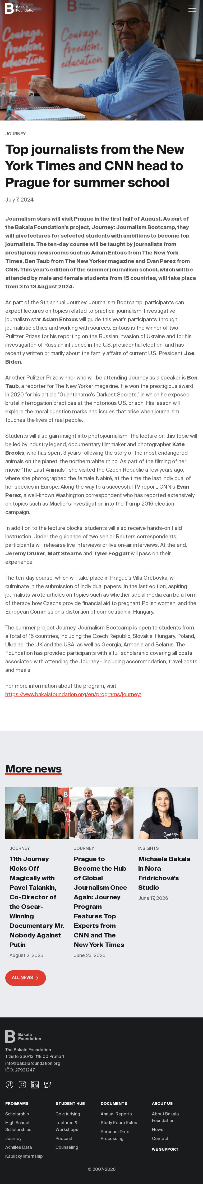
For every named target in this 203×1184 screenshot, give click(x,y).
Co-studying (68, 1114)
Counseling (67, 1148)
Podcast (64, 1139)
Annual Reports (116, 1114)
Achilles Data (18, 1148)
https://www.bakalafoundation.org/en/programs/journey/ (73, 695)
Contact (160, 1139)
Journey (13, 1139)
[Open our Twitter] (47, 1085)
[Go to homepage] (20, 8)
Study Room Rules (119, 1123)
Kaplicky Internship (24, 1157)
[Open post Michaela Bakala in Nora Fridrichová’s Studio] (166, 789)
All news (22, 978)
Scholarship (17, 1114)
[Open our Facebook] (9, 1085)
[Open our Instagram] (22, 1085)
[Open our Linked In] (35, 1085)
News (157, 1130)
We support (165, 1149)
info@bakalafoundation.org (32, 1064)
